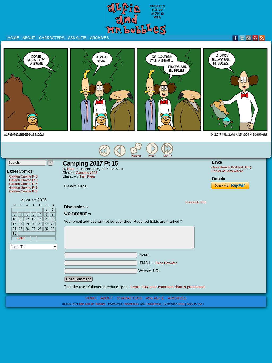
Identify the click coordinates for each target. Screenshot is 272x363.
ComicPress (154, 304)
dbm (70, 169)
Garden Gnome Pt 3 (23, 187)
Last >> (167, 155)
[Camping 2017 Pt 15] (136, 140)
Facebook (235, 38)
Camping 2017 (86, 173)
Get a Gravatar (166, 263)
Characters (51, 38)
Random (136, 155)
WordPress (131, 304)
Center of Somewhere (227, 171)
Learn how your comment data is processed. (168, 287)
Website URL (149, 271)
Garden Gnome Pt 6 (23, 176)
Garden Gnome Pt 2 (23, 191)
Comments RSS (195, 202)
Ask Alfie (77, 38)
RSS (262, 38)
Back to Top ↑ (196, 304)
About (29, 38)
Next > (152, 155)
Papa (91, 176)
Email (248, 38)
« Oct (21, 238)
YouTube (255, 38)
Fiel (83, 176)
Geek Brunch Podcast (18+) (231, 167)
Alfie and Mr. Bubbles (92, 304)
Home (13, 38)
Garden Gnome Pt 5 (23, 180)
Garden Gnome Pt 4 (23, 184)
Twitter (242, 38)
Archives (99, 38)
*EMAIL (157, 263)
